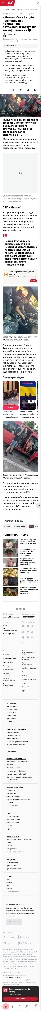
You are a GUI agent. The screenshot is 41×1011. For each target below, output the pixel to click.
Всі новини (11, 703)
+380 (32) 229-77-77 (16, 977)
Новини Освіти (12, 836)
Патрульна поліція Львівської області (24, 40)
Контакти (25, 672)
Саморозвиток (11, 849)
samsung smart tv (25, 943)
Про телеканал (8, 662)
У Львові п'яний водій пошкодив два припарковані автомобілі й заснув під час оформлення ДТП (31, 9)
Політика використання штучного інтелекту (10, 685)
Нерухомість (12, 859)
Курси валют (11, 793)
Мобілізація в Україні (16, 759)
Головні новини (12, 706)
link (23, 626)
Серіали (9, 829)
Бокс (8, 879)
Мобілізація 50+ (12, 765)
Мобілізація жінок (13, 768)
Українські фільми (13, 820)
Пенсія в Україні (12, 806)
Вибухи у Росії (11, 748)
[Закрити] (36, 989)
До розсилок (14, 922)
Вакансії (25, 675)
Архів (24, 683)
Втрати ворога (11, 751)
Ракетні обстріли (12, 732)
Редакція (6, 654)
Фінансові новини (13, 797)
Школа (9, 843)
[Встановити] (20, 994)
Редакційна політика (10, 658)
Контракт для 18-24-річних (16, 771)
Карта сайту (26, 687)
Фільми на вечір (12, 823)
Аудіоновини (11, 719)
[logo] (10, 3)
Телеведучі (6, 666)
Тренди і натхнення (13, 869)
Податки (9, 803)
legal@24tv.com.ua (29, 980)
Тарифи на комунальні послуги (18, 800)
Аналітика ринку (12, 862)
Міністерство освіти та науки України (20, 839)
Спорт (9, 876)
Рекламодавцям (8, 670)
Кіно (8, 813)
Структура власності (29, 679)
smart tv (9, 943)
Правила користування (8, 674)
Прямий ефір (11, 712)
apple (25, 937)
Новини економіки (14, 787)
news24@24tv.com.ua (11, 617)
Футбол (9, 882)
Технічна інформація (29, 668)
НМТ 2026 (9, 846)
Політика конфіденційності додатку (28, 652)
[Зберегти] (35, 90)
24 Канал (6, 9)
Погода (9, 722)
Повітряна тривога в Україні (17, 742)
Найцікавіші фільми (14, 816)
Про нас (5, 651)
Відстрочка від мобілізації (16, 774)
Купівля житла (11, 866)
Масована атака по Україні (16, 745)
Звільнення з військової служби (18, 762)
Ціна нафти (10, 790)
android (9, 937)
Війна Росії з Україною (16, 729)
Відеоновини (11, 716)
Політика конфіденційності (9, 679)
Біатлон (9, 889)
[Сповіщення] (38, 3)
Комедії (9, 826)
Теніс (8, 886)
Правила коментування (27, 663)
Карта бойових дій (13, 735)
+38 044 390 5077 (28, 617)
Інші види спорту (12, 892)
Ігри (23, 691)
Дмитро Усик (12, 35)
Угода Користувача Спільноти (28, 658)
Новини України (17, 9)
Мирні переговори (13, 739)
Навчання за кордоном (15, 852)
